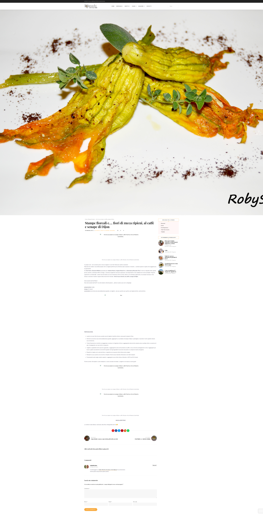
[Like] (113, 430)
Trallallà (163, 232)
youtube (168, 1)
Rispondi (154, 465)
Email (157, 1)
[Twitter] (119, 430)
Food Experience (164, 227)
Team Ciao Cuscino (165, 229)
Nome (85, 501)
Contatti (149, 6)
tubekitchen (93, 465)
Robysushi (119, 6)
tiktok (176, 1)
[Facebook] (116, 430)
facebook (163, 1)
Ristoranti (163, 223)
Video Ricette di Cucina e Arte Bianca (108, 470)
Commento (87, 488)
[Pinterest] (122, 430)
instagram (165, 1)
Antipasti (97, 230)
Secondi (107, 230)
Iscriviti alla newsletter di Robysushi (94, 1)
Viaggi (133, 6)
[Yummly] (125, 430)
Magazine (141, 6)
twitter (160, 1)
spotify (174, 1)
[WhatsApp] (128, 430)
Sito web (135, 501)
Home (113, 6)
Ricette (127, 6)
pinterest (171, 1)
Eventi (162, 225)
